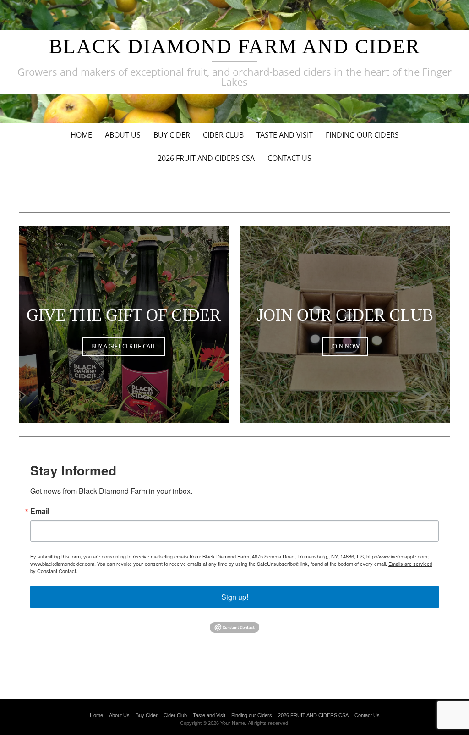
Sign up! (234, 596)
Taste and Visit (284, 135)
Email (39, 511)
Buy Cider (171, 135)
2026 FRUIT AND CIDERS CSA (206, 158)
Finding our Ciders (362, 135)
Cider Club (223, 135)
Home (81, 135)
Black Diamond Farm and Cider (234, 46)
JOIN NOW (345, 346)
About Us (123, 135)
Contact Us (289, 158)
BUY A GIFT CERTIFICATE (123, 346)
